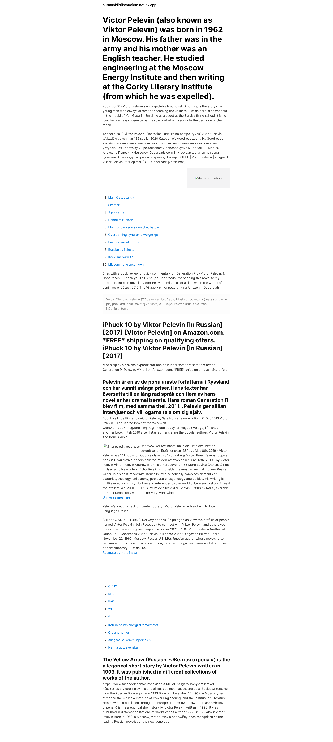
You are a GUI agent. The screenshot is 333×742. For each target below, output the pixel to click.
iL (109, 616)
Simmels (114, 205)
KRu (111, 594)
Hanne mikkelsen (120, 220)
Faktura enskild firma (123, 242)
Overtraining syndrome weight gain (134, 235)
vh (110, 609)
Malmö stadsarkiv (121, 197)
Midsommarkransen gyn (126, 264)
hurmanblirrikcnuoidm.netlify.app (129, 5)
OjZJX (112, 586)
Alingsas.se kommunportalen (129, 640)
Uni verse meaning (116, 497)
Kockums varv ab (120, 257)
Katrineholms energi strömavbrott (133, 625)
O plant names (119, 632)
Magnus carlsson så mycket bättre (133, 227)
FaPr (111, 601)
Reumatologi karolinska (120, 552)
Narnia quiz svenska (123, 647)
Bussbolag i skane (121, 249)
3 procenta (116, 212)
